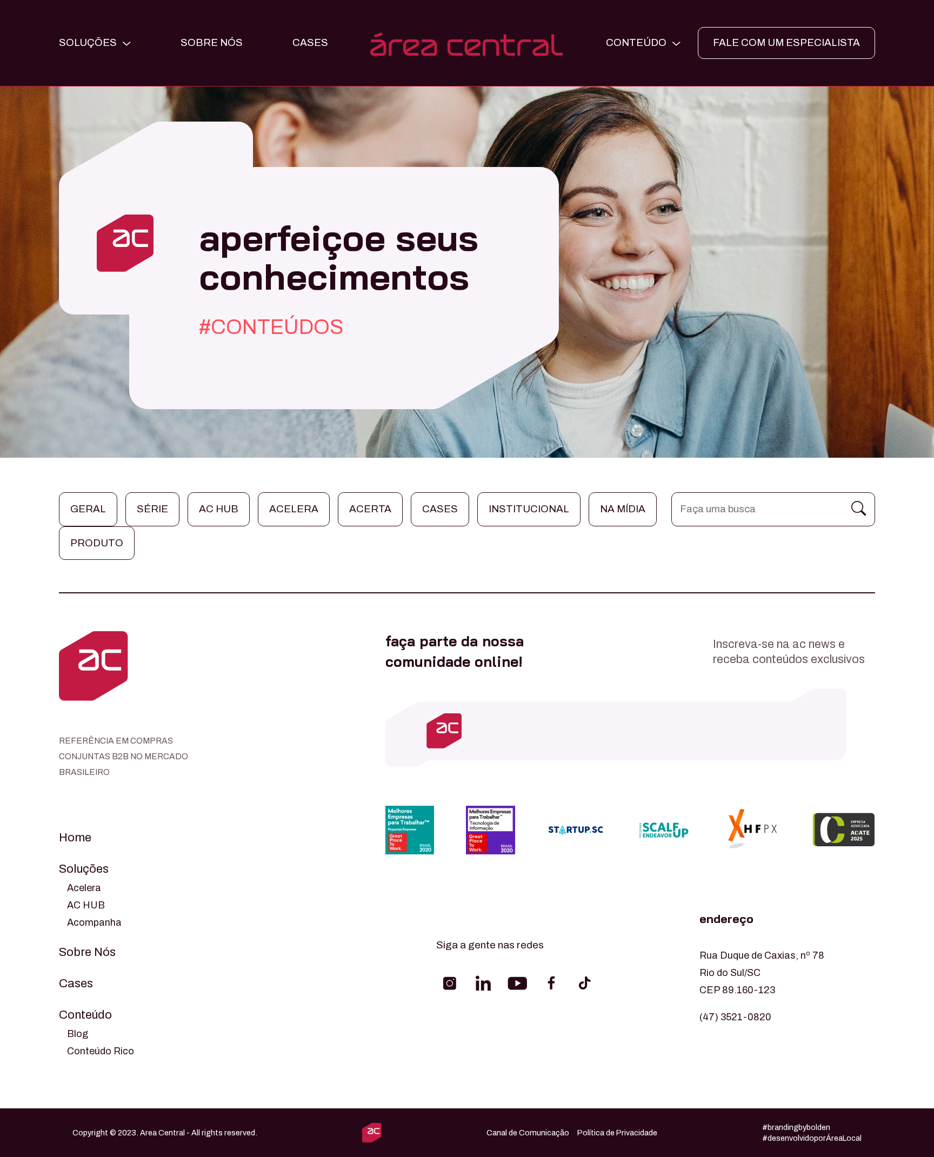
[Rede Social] (449, 983)
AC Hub (218, 508)
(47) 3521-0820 (735, 1017)
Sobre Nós (212, 42)
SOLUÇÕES (88, 42)
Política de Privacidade (617, 1132)
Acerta (370, 508)
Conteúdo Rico (100, 1051)
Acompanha (94, 922)
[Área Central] (466, 43)
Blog (77, 1033)
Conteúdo (85, 1014)
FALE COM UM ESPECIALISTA (786, 42)
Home (75, 837)
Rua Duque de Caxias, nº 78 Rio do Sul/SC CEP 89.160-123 (761, 972)
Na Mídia (622, 508)
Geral (88, 508)
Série (152, 508)
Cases (440, 508)
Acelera (293, 508)
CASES (310, 42)
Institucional (529, 508)
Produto (96, 543)
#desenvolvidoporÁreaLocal (812, 1138)
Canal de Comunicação (527, 1132)
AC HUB (86, 905)
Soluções (84, 868)
